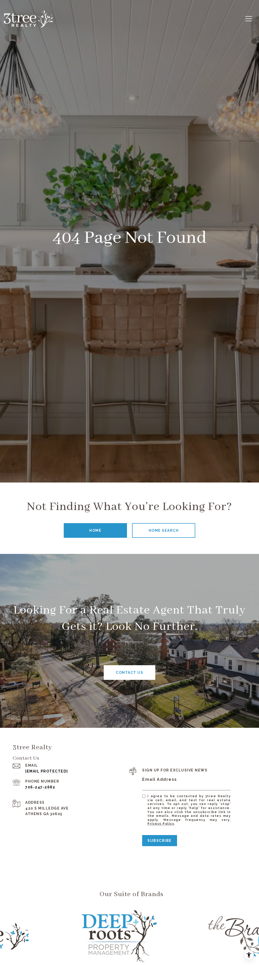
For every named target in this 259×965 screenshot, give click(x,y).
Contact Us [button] (129, 673)
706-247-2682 (40, 787)
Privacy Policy (160, 823)
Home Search (164, 530)
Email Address (159, 779)
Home (95, 530)
